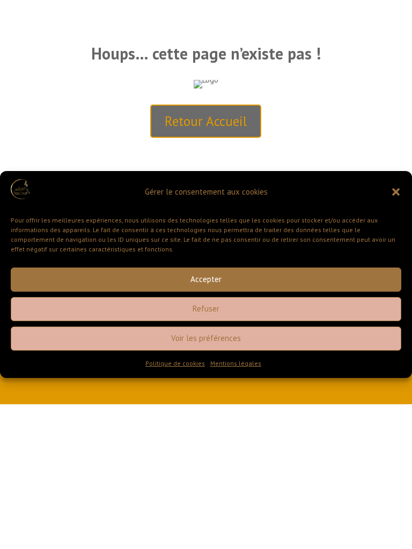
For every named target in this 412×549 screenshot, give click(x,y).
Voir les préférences (206, 338)
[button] (396, 192)
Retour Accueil (206, 121)
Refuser (206, 308)
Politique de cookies (175, 363)
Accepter (206, 279)
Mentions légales (235, 363)
